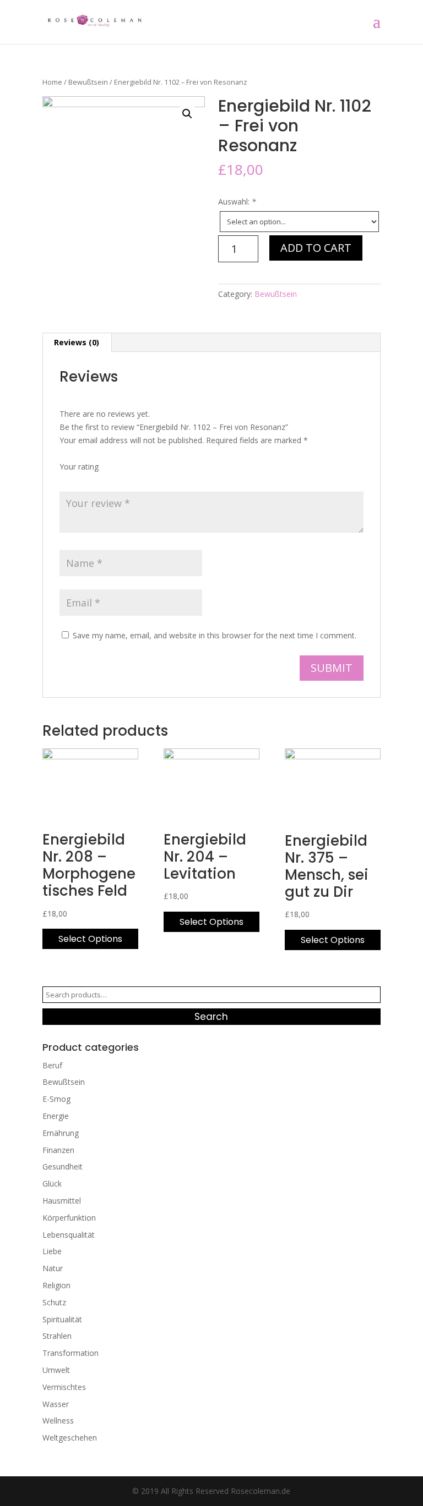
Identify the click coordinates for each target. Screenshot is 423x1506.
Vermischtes (64, 1387)
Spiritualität (62, 1319)
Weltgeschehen (69, 1437)
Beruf (52, 1065)
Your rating (79, 466)
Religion (56, 1285)
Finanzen (58, 1150)
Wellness (58, 1420)
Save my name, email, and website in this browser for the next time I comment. (214, 635)
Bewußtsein (88, 82)
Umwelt (56, 1370)
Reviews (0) (76, 342)
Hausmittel (61, 1200)
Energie (55, 1116)
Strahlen (57, 1336)
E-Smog (56, 1099)
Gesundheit (62, 1166)
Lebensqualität (68, 1234)
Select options (90, 939)
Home (52, 82)
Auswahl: (237, 201)
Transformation (70, 1353)
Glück (52, 1183)
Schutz (54, 1302)
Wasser (55, 1404)
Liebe (52, 1251)
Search (211, 1016)
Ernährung (60, 1133)
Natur (52, 1268)
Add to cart (315, 247)
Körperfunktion (69, 1217)
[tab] (77, 342)
